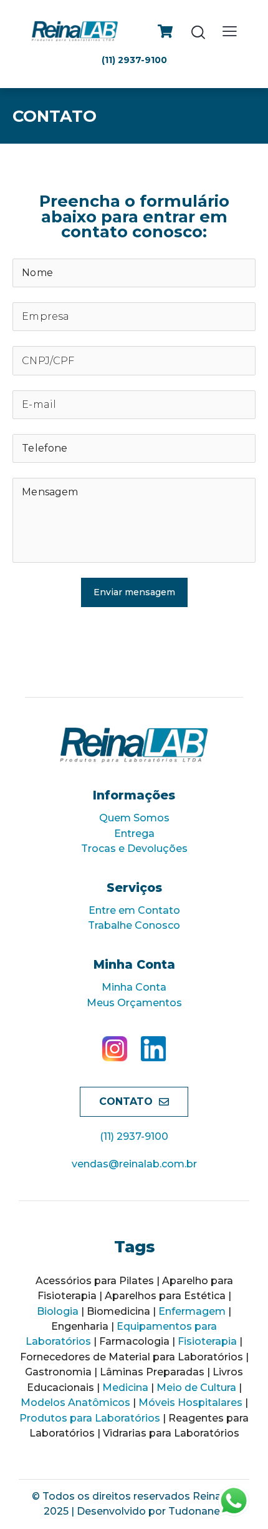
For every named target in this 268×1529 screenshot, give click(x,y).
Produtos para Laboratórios (89, 1418)
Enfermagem (192, 1311)
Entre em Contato (134, 910)
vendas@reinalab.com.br (134, 1164)
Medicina (125, 1387)
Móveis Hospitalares (190, 1402)
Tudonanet (196, 1511)
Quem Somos (134, 818)
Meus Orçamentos (134, 1003)
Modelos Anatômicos (75, 1402)
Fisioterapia (207, 1341)
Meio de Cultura (196, 1387)
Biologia (58, 1311)
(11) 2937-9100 (134, 1136)
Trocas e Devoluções (134, 848)
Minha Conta (134, 987)
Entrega (134, 833)
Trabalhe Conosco (134, 925)
